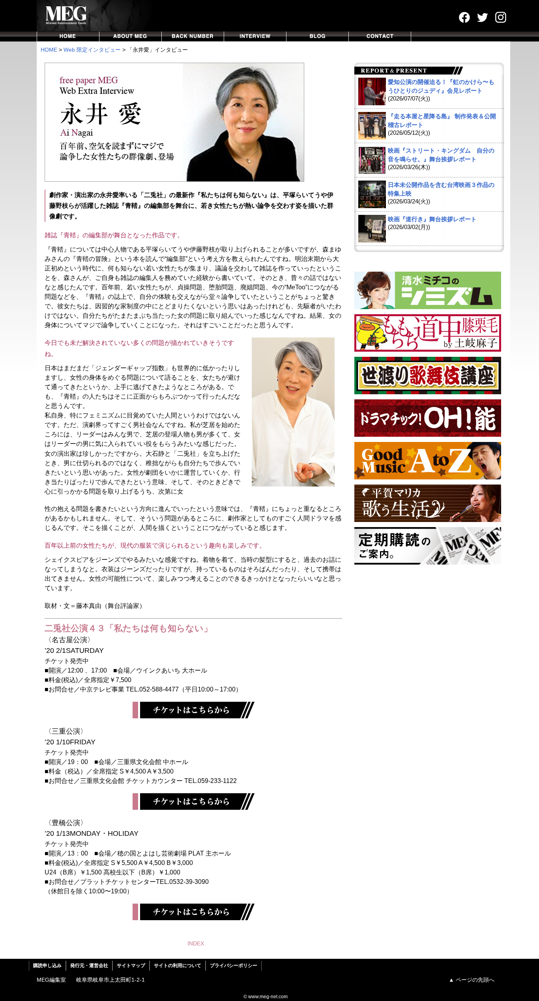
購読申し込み (47, 965)
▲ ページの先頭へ (471, 980)
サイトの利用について (177, 965)
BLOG (317, 36)
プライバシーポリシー (233, 965)
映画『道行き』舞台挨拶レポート (432, 219)
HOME (68, 36)
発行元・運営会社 (89, 965)
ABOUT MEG (130, 36)
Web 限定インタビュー (92, 50)
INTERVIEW (255, 36)
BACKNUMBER (193, 36)
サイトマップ (131, 965)
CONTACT (380, 36)
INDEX (195, 943)
